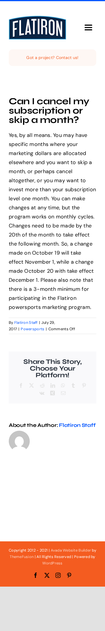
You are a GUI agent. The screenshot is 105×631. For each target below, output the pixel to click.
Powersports (32, 328)
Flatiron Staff (26, 322)
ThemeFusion (22, 556)
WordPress (52, 563)
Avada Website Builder (71, 550)
